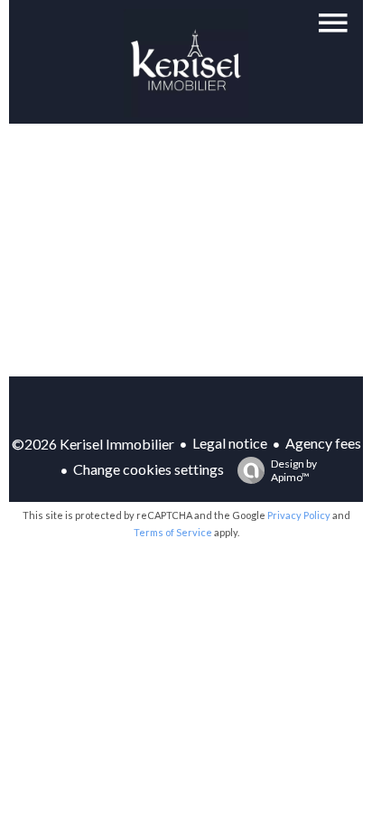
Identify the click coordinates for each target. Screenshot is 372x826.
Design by (294, 470)
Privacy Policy (298, 515)
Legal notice (229, 442)
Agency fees (323, 442)
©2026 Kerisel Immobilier (93, 443)
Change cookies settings (148, 469)
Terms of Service (173, 532)
